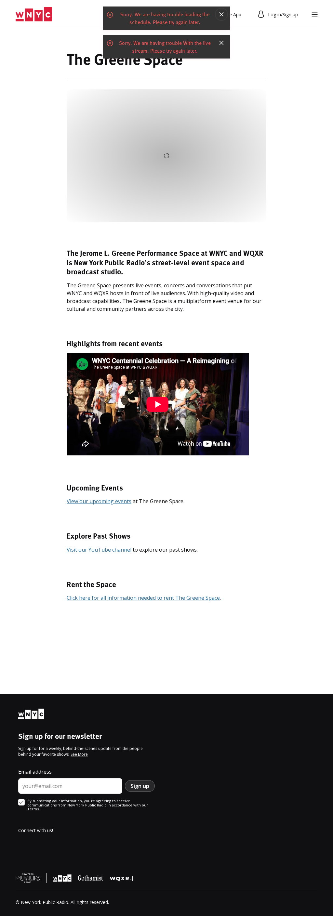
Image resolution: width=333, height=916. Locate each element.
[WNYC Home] (34, 14)
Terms (33, 808)
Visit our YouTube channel (99, 549)
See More (79, 754)
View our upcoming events (99, 501)
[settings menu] (314, 14)
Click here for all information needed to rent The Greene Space (143, 597)
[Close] (221, 14)
